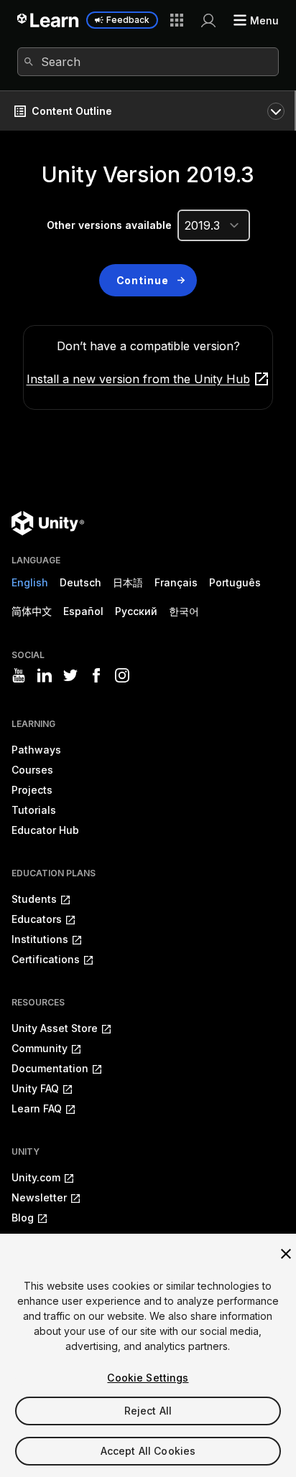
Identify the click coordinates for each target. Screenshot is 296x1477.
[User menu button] (208, 20)
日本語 (128, 582)
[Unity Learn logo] (48, 20)
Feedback (127, 19)
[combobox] (148, 61)
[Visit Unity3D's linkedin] (44, 675)
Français (176, 582)
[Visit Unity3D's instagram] (122, 675)
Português (235, 582)
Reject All (148, 1411)
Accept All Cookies (148, 1451)
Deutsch (80, 582)
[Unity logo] (47, 523)
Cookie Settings (147, 1378)
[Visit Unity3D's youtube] (18, 675)
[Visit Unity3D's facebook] (96, 675)
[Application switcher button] (177, 20)
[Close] (286, 1254)
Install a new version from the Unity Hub (138, 379)
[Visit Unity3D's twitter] (70, 675)
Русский (136, 611)
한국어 (184, 611)
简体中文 (31, 611)
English (29, 582)
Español (83, 611)
